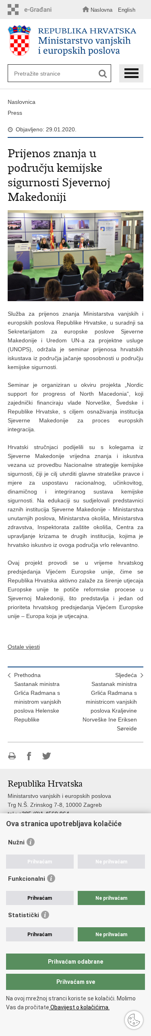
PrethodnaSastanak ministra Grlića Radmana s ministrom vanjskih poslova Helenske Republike (37, 697)
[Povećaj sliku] (76, 255)
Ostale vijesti (24, 647)
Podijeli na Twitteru (46, 756)
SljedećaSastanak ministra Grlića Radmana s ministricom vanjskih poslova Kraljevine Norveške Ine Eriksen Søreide (110, 702)
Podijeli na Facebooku (29, 756)
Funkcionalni (26, 878)
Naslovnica (21, 102)
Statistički (23, 915)
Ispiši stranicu (12, 756)
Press (15, 113)
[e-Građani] (32, 9)
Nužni (16, 842)
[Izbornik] (131, 73)
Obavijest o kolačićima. (79, 1007)
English (126, 10)
